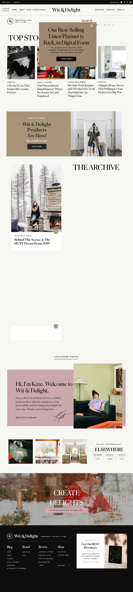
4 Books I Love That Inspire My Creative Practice (18, 89)
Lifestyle (11, 82)
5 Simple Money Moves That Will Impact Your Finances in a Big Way (111, 89)
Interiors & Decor (23, 236)
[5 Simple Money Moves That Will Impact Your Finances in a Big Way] (112, 62)
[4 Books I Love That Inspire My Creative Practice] (21, 62)
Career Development (77, 82)
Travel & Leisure (44, 82)
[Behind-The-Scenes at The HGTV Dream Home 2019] (36, 198)
